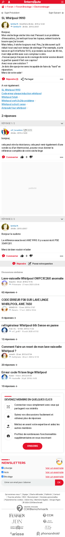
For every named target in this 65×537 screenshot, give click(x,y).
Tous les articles (14, 497)
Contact (56, 494)
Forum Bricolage (24, 7)
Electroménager (41, 7)
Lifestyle (7, 468)
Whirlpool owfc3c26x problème (18, 100)
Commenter (12, 157)
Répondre (21, 263)
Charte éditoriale (36, 494)
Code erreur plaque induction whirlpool (21, 93)
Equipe (25, 494)
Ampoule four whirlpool (14, 107)
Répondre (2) (12, 79)
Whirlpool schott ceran (14, 104)
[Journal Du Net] (17, 521)
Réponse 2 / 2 (8, 219)
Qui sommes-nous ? (13, 494)
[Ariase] (17, 533)
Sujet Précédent (12, 13)
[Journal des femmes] (17, 515)
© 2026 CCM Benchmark (32, 503)
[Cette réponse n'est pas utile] (31, 157)
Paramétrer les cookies (14, 500)
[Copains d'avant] (17, 527)
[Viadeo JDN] (47, 527)
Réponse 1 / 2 (8, 123)
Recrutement (33, 497)
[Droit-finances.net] (47, 521)
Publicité (48, 494)
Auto (6, 472)
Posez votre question (42, 263)
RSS (24, 497)
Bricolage (8, 476)
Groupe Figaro (55, 500)
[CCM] (47, 515)
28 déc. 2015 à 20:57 (30, 27)
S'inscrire (32, 446)
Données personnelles (49, 497)
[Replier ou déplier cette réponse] (62, 123)
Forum (10, 7)
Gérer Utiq (29, 500)
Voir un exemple (55, 468)
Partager (29, 79)
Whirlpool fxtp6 (10, 97)
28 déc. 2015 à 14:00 (19, 133)
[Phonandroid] (47, 533)
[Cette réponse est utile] (22, 157)
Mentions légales (41, 500)
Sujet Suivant (55, 13)
